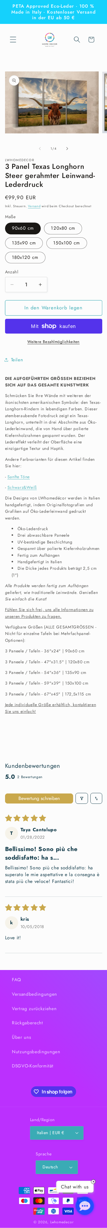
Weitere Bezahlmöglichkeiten (53, 341)
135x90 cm (24, 243)
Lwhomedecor (61, 1222)
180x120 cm (25, 257)
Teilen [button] (17, 360)
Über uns (21, 1037)
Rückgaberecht (27, 1023)
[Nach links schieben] (39, 148)
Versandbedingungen (34, 994)
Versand (34, 206)
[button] (13, 39)
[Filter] (81, 798)
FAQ (16, 979)
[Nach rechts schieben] (67, 148)
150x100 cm (66, 243)
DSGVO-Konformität (32, 1066)
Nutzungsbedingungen (36, 1052)
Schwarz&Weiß (22, 487)
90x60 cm (23, 228)
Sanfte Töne (18, 477)
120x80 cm (63, 228)
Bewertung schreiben (39, 798)
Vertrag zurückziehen (34, 1008)
